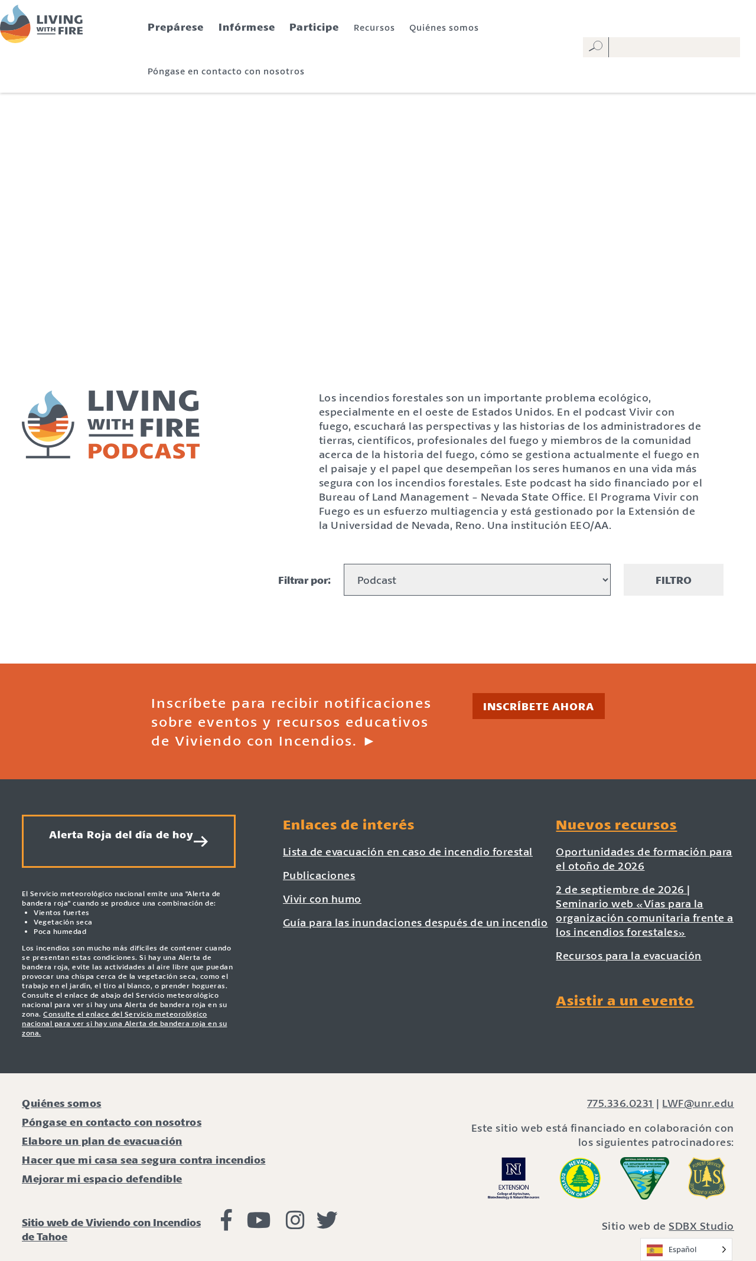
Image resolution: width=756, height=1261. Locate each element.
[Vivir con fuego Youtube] (259, 1224)
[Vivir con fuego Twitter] (327, 1224)
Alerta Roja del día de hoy (121, 834)
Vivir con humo (322, 898)
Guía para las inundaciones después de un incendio (415, 922)
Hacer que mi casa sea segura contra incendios (144, 1159)
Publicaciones (319, 875)
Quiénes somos (444, 27)
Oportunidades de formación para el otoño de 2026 (644, 858)
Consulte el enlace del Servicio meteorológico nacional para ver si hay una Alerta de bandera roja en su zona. (124, 1023)
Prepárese (176, 26)
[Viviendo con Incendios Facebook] (226, 1224)
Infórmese (247, 26)
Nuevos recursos (616, 824)
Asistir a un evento (625, 1000)
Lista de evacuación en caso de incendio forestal (408, 851)
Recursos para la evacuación (629, 955)
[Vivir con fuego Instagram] (295, 1224)
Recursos (374, 27)
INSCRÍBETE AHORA (538, 706)
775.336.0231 (620, 1103)
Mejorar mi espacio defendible (102, 1178)
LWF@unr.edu (698, 1103)
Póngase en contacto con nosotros (226, 71)
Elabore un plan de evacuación (102, 1140)
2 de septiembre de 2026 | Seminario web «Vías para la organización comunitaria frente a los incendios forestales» (645, 910)
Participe (314, 26)
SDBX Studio (701, 1225)
